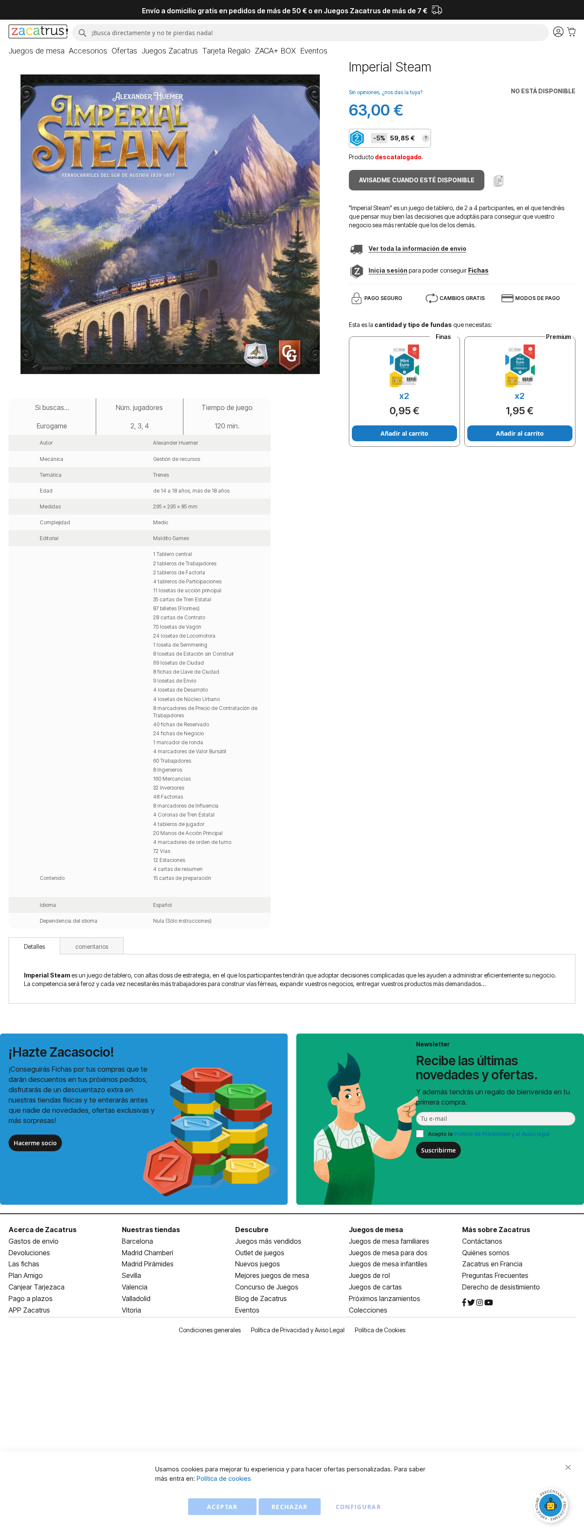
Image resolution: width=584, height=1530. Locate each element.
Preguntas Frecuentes (495, 1275)
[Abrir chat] (551, 1506)
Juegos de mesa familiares (389, 1241)
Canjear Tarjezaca (37, 1287)
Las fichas (24, 1264)
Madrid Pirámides (148, 1264)
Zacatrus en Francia (492, 1264)
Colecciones (368, 1310)
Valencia (134, 1287)
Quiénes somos (486, 1252)
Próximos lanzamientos (384, 1298)
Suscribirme (438, 1150)
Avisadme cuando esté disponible (417, 180)
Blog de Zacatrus (261, 1298)
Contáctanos (482, 1241)
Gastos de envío (34, 1241)
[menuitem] (37, 50)
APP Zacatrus (29, 1310)
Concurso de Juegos (266, 1287)
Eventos (247, 1310)
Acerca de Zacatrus (43, 1229)
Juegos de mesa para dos (388, 1252)
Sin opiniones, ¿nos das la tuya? (385, 92)
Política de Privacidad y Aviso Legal (298, 1330)
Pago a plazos (31, 1298)
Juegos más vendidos (268, 1241)
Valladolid (136, 1298)
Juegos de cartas (375, 1287)
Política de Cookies (380, 1330)
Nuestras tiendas (151, 1229)
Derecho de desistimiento (501, 1287)
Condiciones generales (210, 1330)
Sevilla (131, 1275)
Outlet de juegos (259, 1252)
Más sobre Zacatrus (496, 1229)
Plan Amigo (26, 1275)
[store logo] (38, 32)
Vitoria (131, 1310)
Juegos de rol (369, 1275)
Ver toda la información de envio (417, 248)
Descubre (251, 1229)
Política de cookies (224, 1478)
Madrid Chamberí (147, 1252)
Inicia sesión (388, 270)
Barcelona (137, 1241)
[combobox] (310, 32)
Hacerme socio (35, 1143)
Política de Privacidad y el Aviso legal (502, 1133)
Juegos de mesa (376, 1229)
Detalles (34, 946)
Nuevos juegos (257, 1264)
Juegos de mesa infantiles (388, 1264)
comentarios (91, 946)
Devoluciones (29, 1252)
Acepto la (489, 1133)
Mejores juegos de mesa (272, 1275)
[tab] (34, 945)
